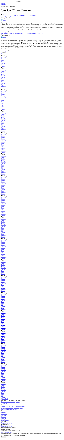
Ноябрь (3, 73)
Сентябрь (3, 76)
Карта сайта (4, 403)
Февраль (3, 65)
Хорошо (3, 436)
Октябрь (3, 74)
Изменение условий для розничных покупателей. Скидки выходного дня (21, 33)
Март (2, 85)
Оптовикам (4, 414)
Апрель (3, 63)
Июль (2, 59)
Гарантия (3, 418)
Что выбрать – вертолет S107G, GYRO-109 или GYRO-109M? (18, 16)
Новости (3, 4)
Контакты (3, 415)
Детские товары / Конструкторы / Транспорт (13, 406)
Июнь (2, 60)
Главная (3, 3)
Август (3, 77)
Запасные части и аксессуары (9, 409)
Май (2, 62)
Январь (3, 66)
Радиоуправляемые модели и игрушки (11, 408)
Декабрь (3, 71)
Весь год (3, 57)
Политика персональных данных (10, 402)
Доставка (3, 417)
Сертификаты (4, 420)
